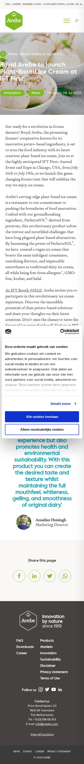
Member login (31, 4)
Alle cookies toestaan (42, 416)
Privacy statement (54, 672)
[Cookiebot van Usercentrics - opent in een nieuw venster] (60, 331)
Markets (46, 647)
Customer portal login (58, 4)
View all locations (42, 734)
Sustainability (50, 659)
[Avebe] (14, 20)
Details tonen (61, 404)
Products (47, 640)
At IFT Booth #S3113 (23, 290)
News (12, 54)
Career (16, 4)
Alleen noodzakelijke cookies (42, 429)
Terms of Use (50, 678)
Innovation (12, 93)
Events (27, 751)
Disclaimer (48, 665)
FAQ (7, 4)
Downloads (25, 647)
